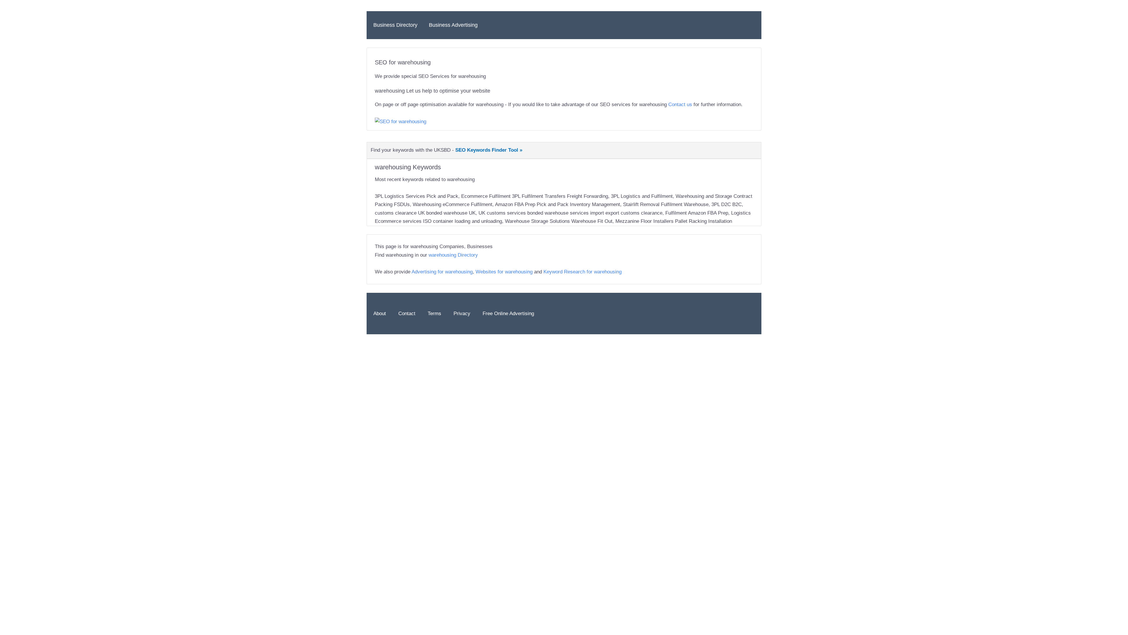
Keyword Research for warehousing (582, 272)
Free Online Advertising (508, 313)
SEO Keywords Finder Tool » (488, 150)
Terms (434, 313)
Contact (406, 313)
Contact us (680, 104)
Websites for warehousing (504, 272)
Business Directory (395, 25)
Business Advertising (453, 25)
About (379, 313)
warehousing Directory (453, 255)
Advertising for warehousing (442, 272)
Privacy (462, 313)
